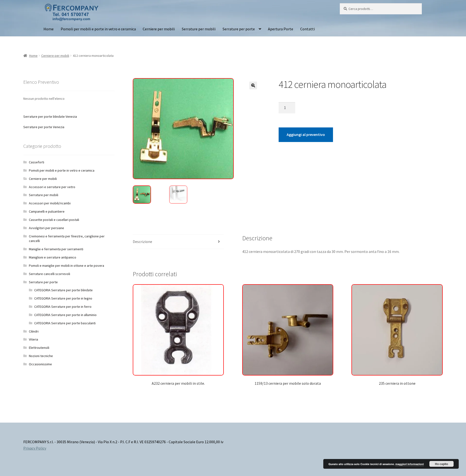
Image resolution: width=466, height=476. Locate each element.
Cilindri (34, 331)
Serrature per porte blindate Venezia (50, 116)
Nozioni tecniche (41, 356)
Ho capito (441, 464)
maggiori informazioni (409, 464)
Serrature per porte (239, 28)
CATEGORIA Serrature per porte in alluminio (65, 315)
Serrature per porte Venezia (43, 127)
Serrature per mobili (199, 28)
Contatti (307, 28)
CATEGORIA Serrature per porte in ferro (63, 306)
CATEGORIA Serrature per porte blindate (63, 290)
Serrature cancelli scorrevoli (49, 274)
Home (48, 28)
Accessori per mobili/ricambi (50, 203)
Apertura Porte (280, 28)
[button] (253, 85)
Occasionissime (40, 364)
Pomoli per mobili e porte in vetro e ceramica (98, 28)
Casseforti (36, 162)
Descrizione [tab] (142, 241)
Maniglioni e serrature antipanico (52, 257)
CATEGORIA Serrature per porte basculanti (65, 323)
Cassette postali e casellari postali (54, 219)
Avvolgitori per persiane (46, 228)
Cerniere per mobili (159, 28)
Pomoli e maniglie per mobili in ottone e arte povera (66, 265)
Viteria (33, 339)
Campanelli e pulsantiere (47, 211)
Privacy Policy (34, 448)
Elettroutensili (39, 347)
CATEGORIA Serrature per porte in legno (63, 298)
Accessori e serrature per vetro (52, 187)
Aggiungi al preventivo (306, 134)
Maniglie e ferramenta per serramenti (56, 249)
